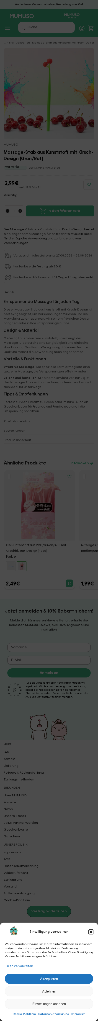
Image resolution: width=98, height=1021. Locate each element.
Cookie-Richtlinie (24, 1014)
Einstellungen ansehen (49, 1004)
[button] (91, 932)
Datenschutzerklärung (53, 1014)
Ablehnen (49, 991)
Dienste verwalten (20, 966)
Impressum (78, 1014)
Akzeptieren (49, 979)
